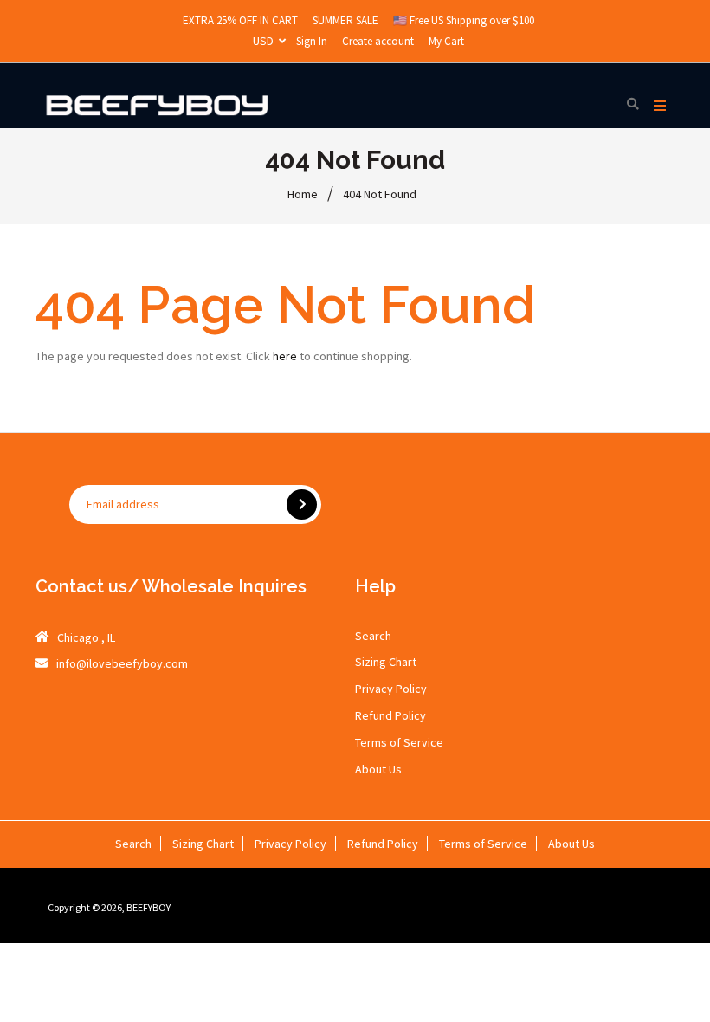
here (285, 356)
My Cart (446, 41)
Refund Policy (390, 715)
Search (373, 636)
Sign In (311, 41)
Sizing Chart (385, 661)
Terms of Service (399, 742)
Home (302, 194)
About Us (378, 769)
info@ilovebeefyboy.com (122, 663)
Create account (378, 41)
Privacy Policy (391, 688)
